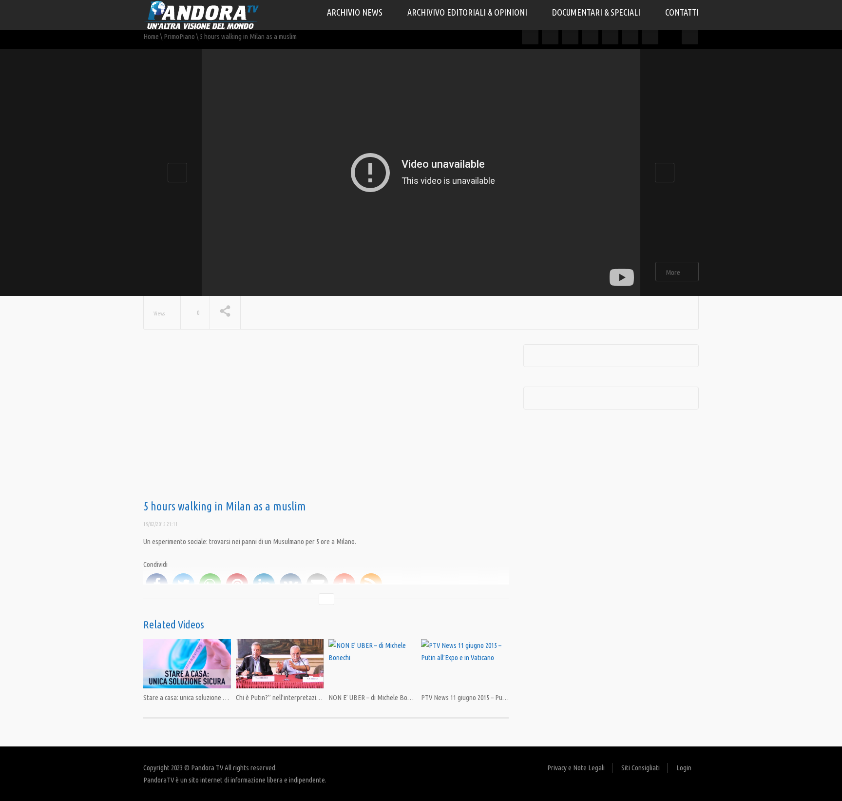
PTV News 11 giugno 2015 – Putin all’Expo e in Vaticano (494, 697)
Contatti (682, 12)
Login (683, 767)
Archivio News (355, 12)
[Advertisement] (326, 422)
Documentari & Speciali (597, 12)
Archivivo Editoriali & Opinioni (468, 12)
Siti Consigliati (640, 767)
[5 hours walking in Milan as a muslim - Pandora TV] (201, 14)
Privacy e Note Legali (576, 767)
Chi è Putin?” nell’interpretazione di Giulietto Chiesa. (307, 697)
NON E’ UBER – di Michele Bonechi (374, 697)
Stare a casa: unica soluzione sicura (191, 697)
